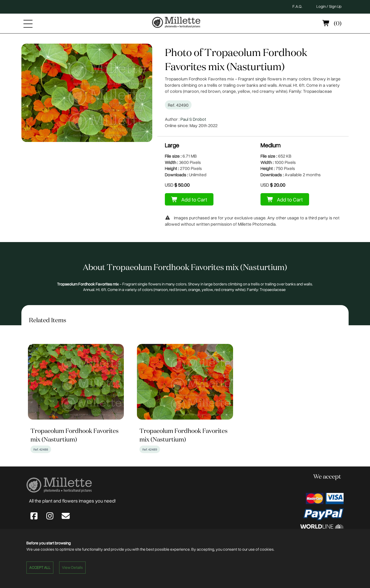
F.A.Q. (297, 6)
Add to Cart (193, 199)
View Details (72, 567)
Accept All (40, 567)
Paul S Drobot (193, 119)
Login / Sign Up (329, 6)
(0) (337, 24)
